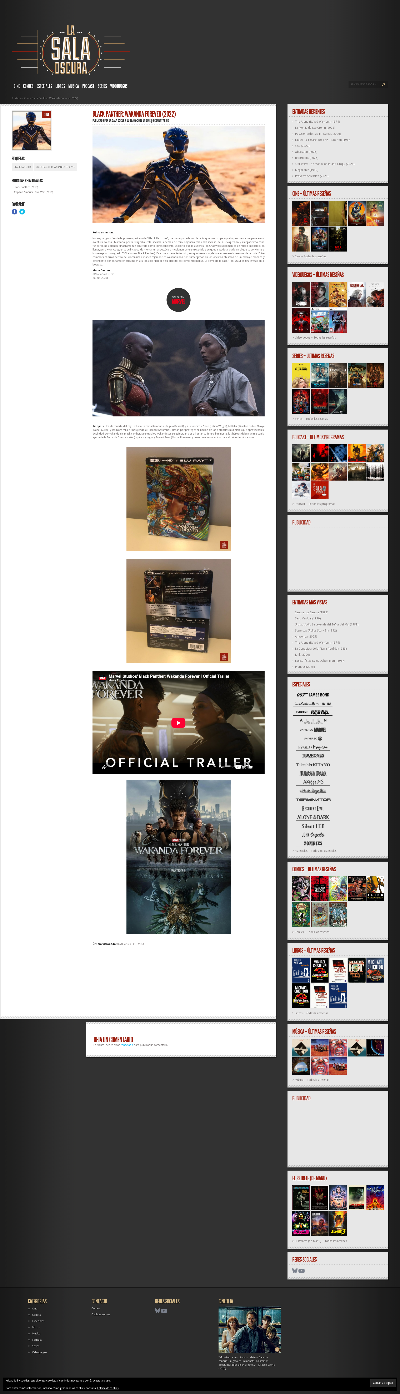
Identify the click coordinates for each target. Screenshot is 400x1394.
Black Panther (22, 167)
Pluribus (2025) (305, 666)
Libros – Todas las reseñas (311, 1013)
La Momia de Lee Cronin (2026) (315, 127)
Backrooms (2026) (306, 157)
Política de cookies (108, 1388)
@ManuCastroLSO (103, 274)
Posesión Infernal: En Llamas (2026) (318, 133)
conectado (126, 1044)
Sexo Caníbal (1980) (308, 618)
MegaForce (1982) (306, 170)
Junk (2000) (302, 654)
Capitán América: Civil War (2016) (33, 192)
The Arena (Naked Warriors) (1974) (317, 121)
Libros (60, 86)
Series (102, 86)
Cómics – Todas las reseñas (312, 932)
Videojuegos (119, 86)
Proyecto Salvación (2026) (312, 176)
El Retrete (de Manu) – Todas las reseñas (321, 1241)
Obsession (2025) (306, 151)
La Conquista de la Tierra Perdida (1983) (321, 648)
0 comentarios (160, 120)
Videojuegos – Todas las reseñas (315, 337)
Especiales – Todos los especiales (315, 850)
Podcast (88, 86)
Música (73, 86)
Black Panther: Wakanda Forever (55, 167)
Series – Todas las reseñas (311, 418)
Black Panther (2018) (26, 187)
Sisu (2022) (302, 145)
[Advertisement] (178, 983)
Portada (17, 98)
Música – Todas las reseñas (312, 1079)
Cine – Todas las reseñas (310, 256)
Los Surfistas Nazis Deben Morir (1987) (320, 660)
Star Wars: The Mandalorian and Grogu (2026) (325, 164)
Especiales (44, 86)
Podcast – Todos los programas (315, 504)
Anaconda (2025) (306, 636)
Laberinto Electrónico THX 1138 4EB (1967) (323, 139)
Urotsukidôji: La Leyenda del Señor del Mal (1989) (327, 624)
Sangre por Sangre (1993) (311, 612)
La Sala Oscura (117, 120)
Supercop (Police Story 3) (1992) (316, 630)
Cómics (28, 86)
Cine (17, 86)
